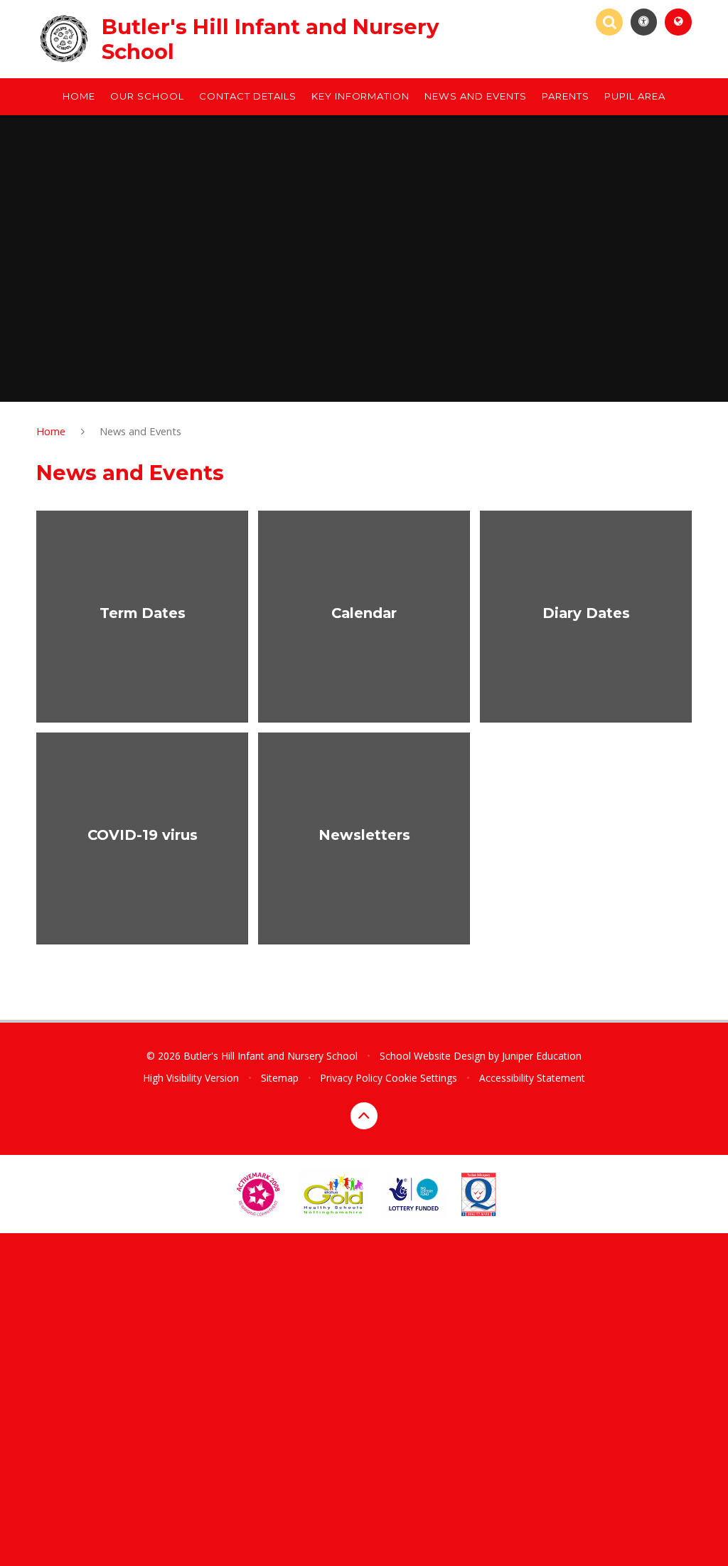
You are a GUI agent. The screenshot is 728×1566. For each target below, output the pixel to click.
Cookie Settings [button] (421, 1078)
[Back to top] (364, 1115)
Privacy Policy (351, 1078)
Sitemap (280, 1078)
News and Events (140, 431)
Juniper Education (542, 1055)
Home (50, 431)
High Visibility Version (191, 1078)
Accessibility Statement (532, 1078)
